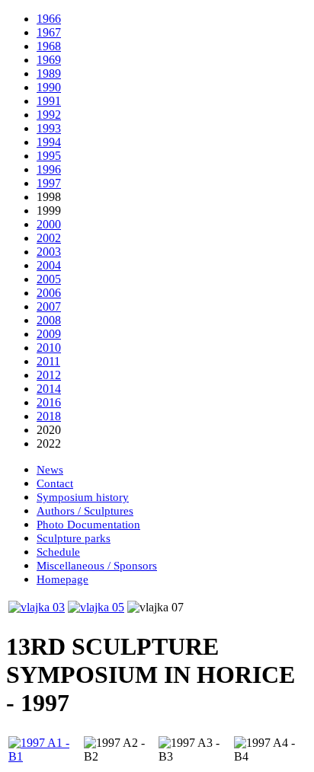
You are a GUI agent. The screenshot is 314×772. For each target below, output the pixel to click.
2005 (49, 279)
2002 (49, 237)
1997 (49, 183)
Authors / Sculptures (85, 511)
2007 (49, 306)
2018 (49, 416)
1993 (49, 128)
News (50, 470)
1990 (49, 87)
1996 (49, 169)
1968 (49, 46)
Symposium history (83, 497)
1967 (49, 32)
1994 (49, 142)
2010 (49, 347)
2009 (49, 333)
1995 (49, 155)
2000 (49, 224)
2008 (49, 320)
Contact (55, 483)
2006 (49, 292)
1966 (49, 18)
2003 (49, 251)
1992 (49, 114)
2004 (49, 265)
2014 (49, 388)
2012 (49, 374)
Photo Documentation (88, 524)
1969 (49, 59)
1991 (49, 100)
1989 (49, 73)
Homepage (62, 579)
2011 (48, 361)
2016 (49, 402)
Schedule (58, 552)
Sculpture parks (74, 538)
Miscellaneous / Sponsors (97, 566)
